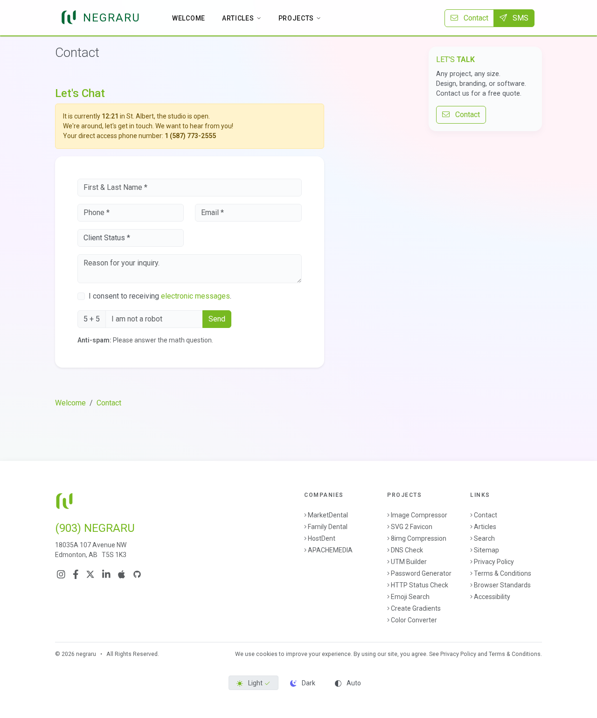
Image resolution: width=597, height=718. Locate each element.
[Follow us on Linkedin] (106, 574)
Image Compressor (419, 515)
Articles (238, 18)
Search (484, 538)
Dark (307, 683)
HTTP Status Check (419, 585)
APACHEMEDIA (330, 550)
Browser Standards (502, 585)
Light (255, 683)
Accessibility (492, 596)
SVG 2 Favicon (411, 526)
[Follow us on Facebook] (76, 574)
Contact (473, 18)
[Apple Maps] (121, 574)
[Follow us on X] (90, 574)
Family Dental (327, 526)
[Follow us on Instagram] (61, 574)
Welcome (188, 18)
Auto (353, 683)
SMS (519, 18)
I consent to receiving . (160, 296)
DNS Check (407, 550)
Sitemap (486, 550)
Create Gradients (416, 608)
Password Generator (421, 573)
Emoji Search (410, 596)
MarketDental (328, 515)
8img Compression (418, 538)
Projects (296, 18)
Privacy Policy (494, 561)
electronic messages (195, 296)
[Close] (313, 116)
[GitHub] (137, 574)
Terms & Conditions (502, 573)
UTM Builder (409, 561)
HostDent (321, 538)
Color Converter (414, 620)
